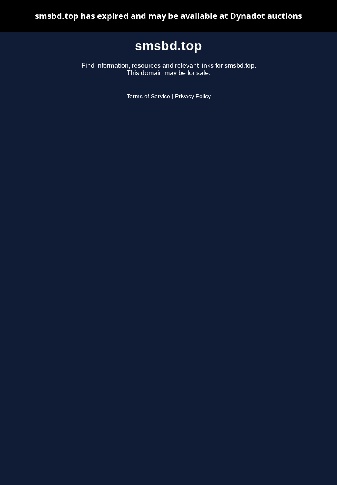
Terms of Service (148, 96)
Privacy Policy (193, 96)
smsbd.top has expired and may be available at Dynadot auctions (168, 15)
